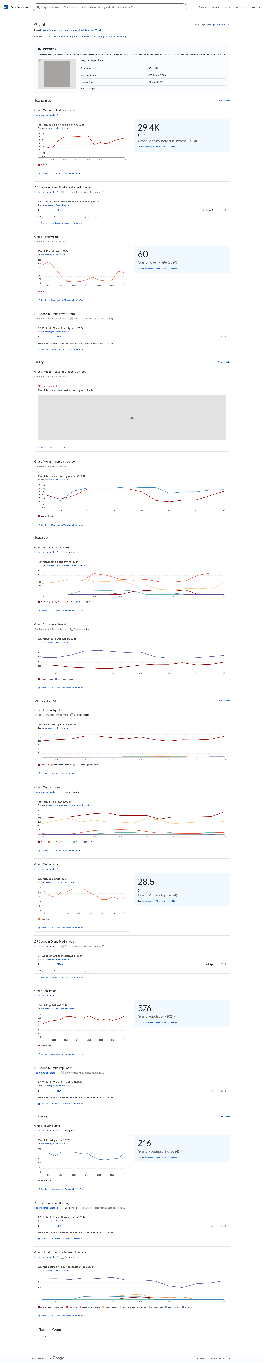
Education (87, 36)
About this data (63, 128)
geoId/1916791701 (221, 25)
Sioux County (49, 30)
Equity (73, 36)
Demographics (104, 36)
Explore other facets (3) (46, 792)
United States (70, 30)
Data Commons (19, 7)
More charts (224, 100)
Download (45, 173)
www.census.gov (88, 88)
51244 (60, 210)
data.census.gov (63, 565)
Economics (59, 36)
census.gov (49, 128)
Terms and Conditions (206, 1358)
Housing (121, 36)
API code (56, 173)
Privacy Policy (225, 1358)
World (98, 30)
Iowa (59, 30)
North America (86, 30)
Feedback (255, 7)
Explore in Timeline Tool (74, 173)
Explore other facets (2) (46, 115)
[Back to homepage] (6, 7)
